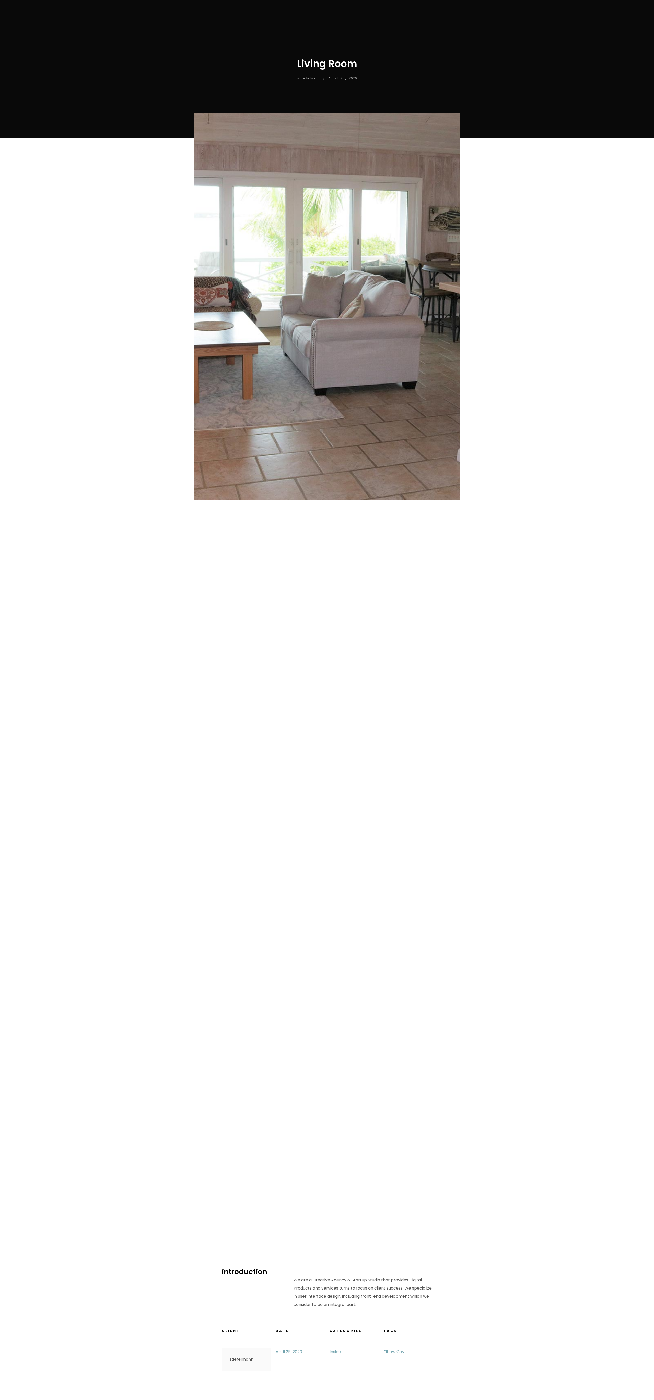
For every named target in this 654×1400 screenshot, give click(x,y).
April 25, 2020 (342, 78)
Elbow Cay (393, 1352)
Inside (335, 1352)
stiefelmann (308, 78)
